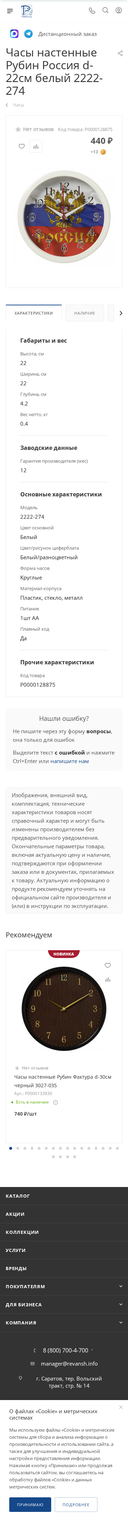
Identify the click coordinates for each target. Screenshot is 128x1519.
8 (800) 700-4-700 (65, 1350)
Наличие (84, 313)
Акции (15, 1214)
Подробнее (76, 1504)
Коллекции (22, 1232)
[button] (10, 1148)
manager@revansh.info (69, 1363)
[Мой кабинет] (119, 11)
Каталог (18, 1196)
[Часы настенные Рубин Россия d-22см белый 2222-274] (64, 216)
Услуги (16, 1250)
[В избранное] (21, 146)
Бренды (16, 1268)
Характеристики (34, 313)
